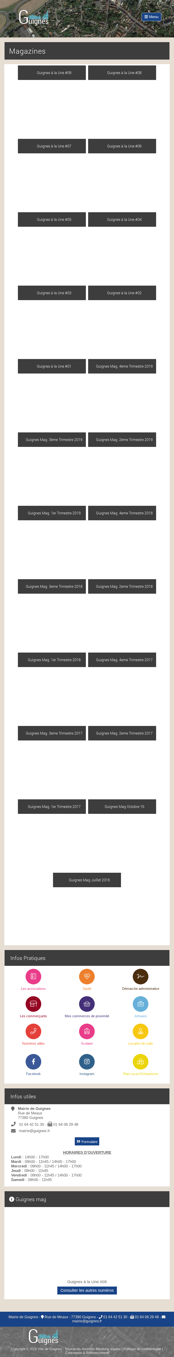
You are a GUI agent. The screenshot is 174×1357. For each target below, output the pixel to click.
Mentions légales (108, 1349)
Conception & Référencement (87, 1353)
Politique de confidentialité (142, 1349)
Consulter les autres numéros (87, 1290)
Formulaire (89, 1142)
